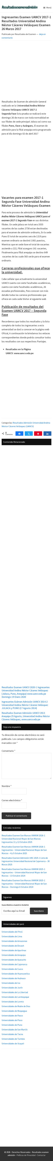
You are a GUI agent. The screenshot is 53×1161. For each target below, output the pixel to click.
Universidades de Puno (12, 1024)
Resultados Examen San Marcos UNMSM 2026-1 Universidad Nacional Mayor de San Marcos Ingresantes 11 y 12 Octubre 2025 (23, 838)
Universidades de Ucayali (13, 1043)
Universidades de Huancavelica (16, 973)
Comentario (8, 750)
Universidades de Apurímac (14, 950)
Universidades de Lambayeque (15, 997)
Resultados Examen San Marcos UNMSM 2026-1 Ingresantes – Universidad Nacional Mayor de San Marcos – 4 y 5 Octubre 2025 (24, 850)
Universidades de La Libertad (15, 992)
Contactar (41, 1155)
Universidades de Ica (11, 983)
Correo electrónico (12, 800)
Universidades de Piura (12, 1020)
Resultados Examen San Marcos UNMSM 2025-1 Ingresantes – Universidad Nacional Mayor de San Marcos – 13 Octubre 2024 (24, 872)
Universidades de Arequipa (14, 955)
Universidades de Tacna (12, 1034)
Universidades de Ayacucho (14, 959)
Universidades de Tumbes (13, 1038)
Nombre (7, 786)
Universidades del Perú (12, 931)
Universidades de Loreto (13, 1001)
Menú (48, 7)
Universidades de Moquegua (14, 1011)
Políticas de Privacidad (26, 1155)
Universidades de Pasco (12, 1015)
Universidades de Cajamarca (14, 964)
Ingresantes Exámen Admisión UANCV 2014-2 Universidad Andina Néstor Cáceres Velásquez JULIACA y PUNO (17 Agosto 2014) (25, 705)
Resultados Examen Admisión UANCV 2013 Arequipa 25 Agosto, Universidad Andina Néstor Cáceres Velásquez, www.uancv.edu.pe (26, 716)
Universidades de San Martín (14, 1029)
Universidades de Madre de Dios (16, 1006)
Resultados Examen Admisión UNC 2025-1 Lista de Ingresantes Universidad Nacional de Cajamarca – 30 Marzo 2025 (26, 861)
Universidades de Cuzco (12, 969)
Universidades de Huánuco (14, 978)
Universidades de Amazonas (14, 941)
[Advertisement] (26, 70)
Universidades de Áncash (13, 945)
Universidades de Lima (12, 936)
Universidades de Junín (12, 987)
